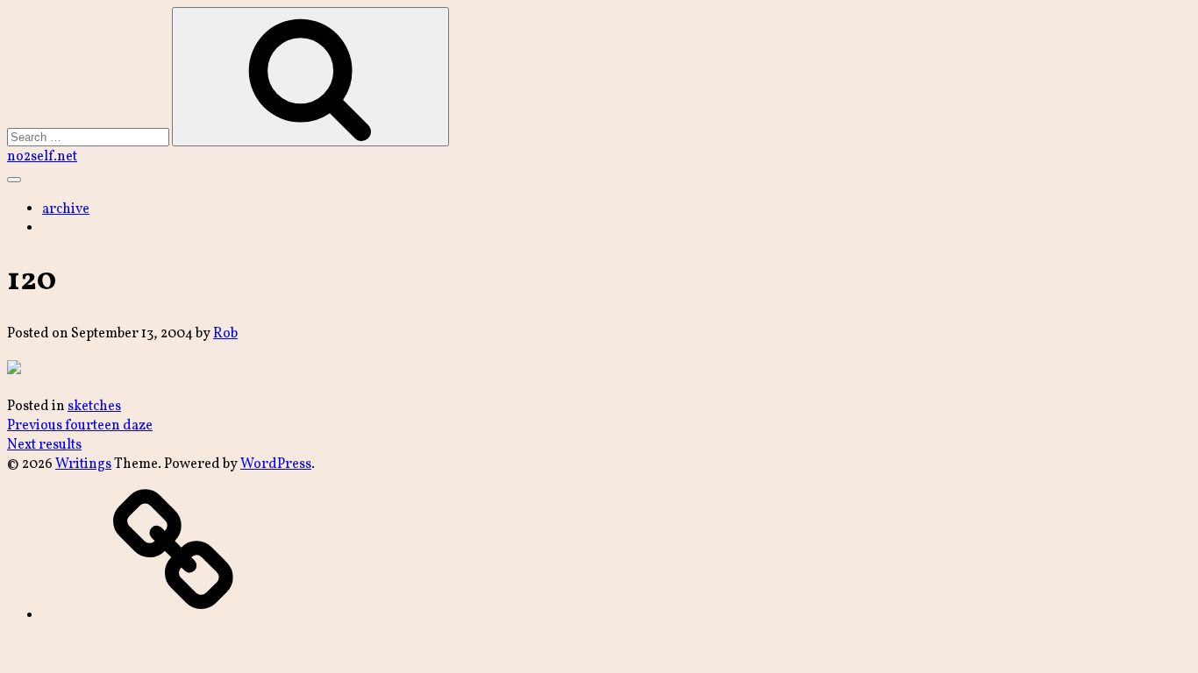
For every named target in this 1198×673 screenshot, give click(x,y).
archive (65, 209)
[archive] (173, 616)
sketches (94, 406)
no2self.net (42, 156)
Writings (83, 464)
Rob (225, 334)
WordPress (275, 464)
